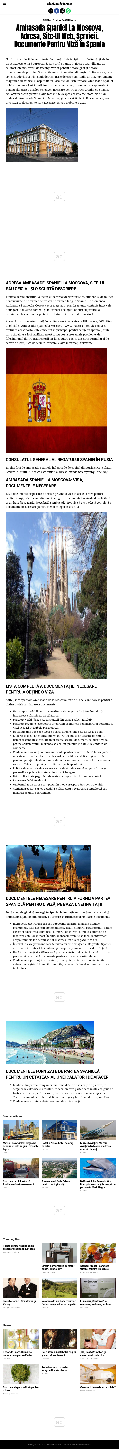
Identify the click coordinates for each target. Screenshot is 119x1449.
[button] (4, 4)
